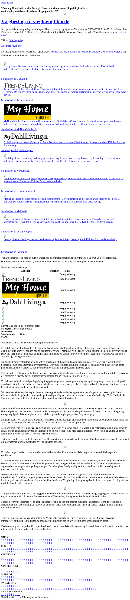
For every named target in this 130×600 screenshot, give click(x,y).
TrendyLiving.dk (72, 51)
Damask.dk (56, 51)
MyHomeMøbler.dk (92, 51)
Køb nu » (18, 45)
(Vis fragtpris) (16, 40)
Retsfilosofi (7, 2)
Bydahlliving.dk (114, 51)
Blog (17, 597)
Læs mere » (7, 45)
